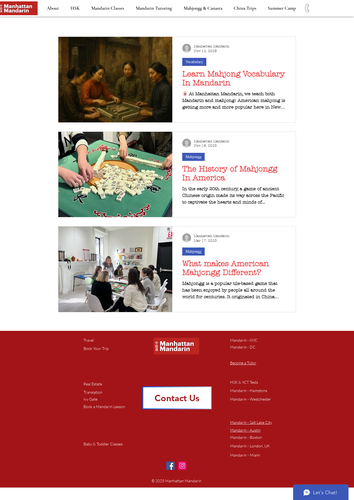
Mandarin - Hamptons (248, 390)
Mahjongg (193, 157)
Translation (93, 392)
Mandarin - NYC (243, 340)
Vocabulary (194, 62)
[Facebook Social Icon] (170, 466)
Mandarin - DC (243, 347)
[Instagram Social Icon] (182, 466)
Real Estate (93, 384)
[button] (104, 407)
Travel (89, 340)
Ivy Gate (90, 399)
